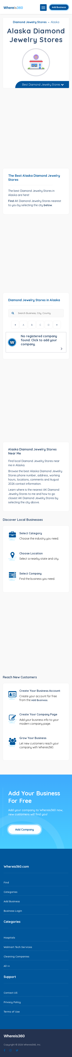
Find (6, 882)
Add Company (24, 829)
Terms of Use (12, 1011)
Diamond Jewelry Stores (29, 22)
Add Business (59, 7)
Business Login (13, 910)
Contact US (10, 992)
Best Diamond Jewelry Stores (41, 84)
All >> (7, 966)
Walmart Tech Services (18, 947)
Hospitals (9, 937)
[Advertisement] (36, 129)
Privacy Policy (12, 1002)
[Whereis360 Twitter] (17, 1050)
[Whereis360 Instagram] (10, 1050)
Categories (10, 892)
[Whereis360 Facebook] (4, 1050)
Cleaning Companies (16, 956)
